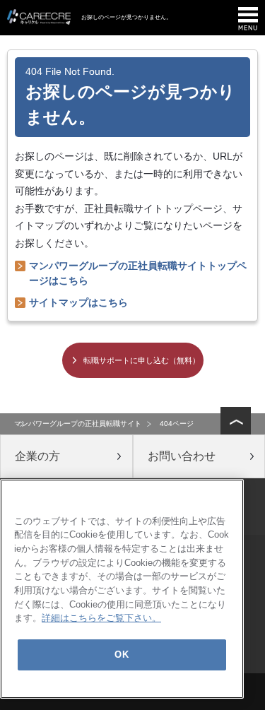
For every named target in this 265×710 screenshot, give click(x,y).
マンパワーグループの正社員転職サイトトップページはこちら (138, 273)
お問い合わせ (182, 456)
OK (121, 654)
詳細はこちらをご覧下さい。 (101, 618)
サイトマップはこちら (78, 302)
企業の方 (37, 456)
